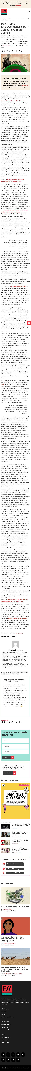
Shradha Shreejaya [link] (8, 46)
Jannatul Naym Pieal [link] (18, 837)
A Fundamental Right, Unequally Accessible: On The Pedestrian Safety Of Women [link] (20, 849)
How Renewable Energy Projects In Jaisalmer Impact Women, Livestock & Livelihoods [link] (15, 969)
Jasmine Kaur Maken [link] (9, 943)
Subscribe (6, 757)
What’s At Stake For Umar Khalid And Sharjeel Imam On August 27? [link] (21, 826)
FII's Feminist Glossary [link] (10, 780)
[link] (29, 323)
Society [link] (3, 18)
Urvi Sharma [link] (16, 843)
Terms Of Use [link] (5, 1040)
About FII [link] (4, 1012)
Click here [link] (18, 5)
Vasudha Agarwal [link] (17, 852)
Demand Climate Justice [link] (11, 210)
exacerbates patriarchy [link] (18, 286)
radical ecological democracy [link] (17, 618)
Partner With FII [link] (5, 1027)
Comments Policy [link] (6, 1037)
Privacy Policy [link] (5, 1042)
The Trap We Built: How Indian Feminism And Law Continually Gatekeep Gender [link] (12, 939)
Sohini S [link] (15, 829)
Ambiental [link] (19, 633)
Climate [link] (8, 18)
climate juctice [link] (14, 672)
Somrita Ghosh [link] (7, 973)
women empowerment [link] (11, 674)
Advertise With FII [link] (6, 1024)
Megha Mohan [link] (7, 909)
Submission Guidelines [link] (7, 1017)
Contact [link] (3, 1014)
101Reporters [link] (18, 973)
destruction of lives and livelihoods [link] (12, 101)
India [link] (2, 384)
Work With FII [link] (5, 1029)
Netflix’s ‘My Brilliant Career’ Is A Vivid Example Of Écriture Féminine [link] (21, 834)
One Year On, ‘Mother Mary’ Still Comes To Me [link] (20, 841)
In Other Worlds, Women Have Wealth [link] (15, 906)
